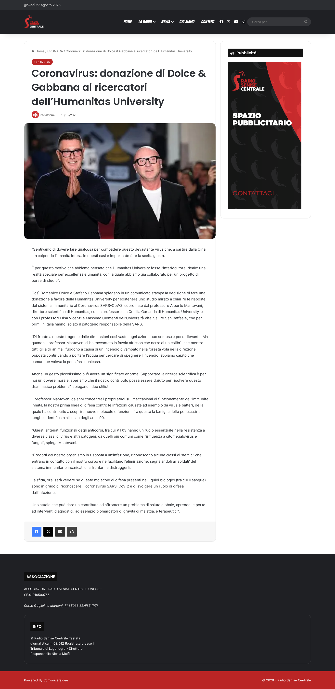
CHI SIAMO (187, 21)
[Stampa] (72, 532)
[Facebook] (36, 532)
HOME (128, 21)
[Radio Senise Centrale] (34, 21)
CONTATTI (207, 21)
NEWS (165, 21)
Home (40, 51)
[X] (48, 532)
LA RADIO (145, 21)
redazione (47, 115)
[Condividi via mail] (60, 532)
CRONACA (55, 51)
